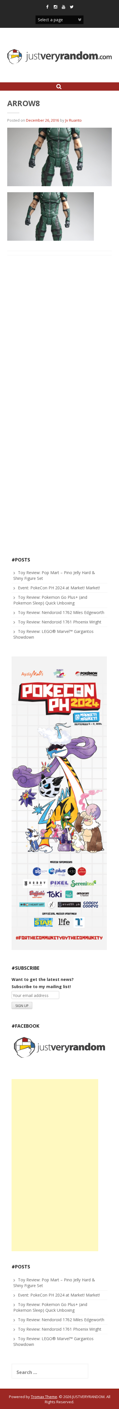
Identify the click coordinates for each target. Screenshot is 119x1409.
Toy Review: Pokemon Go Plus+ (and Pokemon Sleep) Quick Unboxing (50, 600)
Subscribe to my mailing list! (41, 986)
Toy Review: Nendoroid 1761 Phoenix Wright (59, 622)
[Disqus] (59, 333)
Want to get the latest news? (43, 979)
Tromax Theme (44, 1396)
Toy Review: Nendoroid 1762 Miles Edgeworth (61, 612)
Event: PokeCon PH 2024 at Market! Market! (59, 587)
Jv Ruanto (73, 120)
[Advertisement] (55, 1165)
